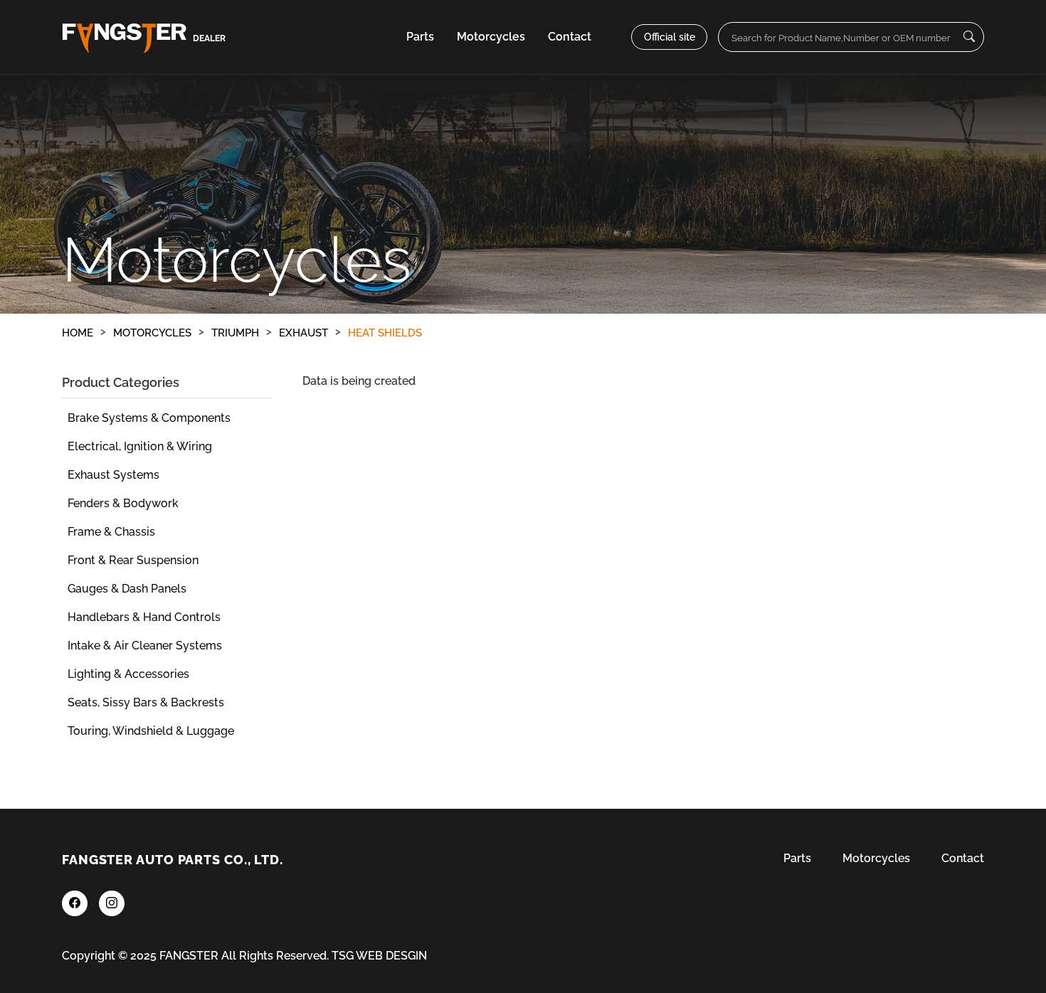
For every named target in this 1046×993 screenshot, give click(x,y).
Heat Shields (385, 332)
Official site (669, 37)
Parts (420, 36)
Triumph (235, 332)
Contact (569, 36)
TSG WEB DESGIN (379, 955)
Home (77, 332)
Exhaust (303, 332)
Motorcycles (152, 332)
